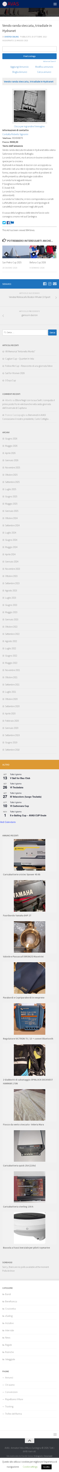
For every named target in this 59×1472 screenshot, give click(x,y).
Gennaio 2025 (11, 510)
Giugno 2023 (11, 604)
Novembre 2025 (12, 467)
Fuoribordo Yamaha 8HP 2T (17, 915)
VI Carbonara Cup (19, 805)
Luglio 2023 (10, 597)
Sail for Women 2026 (15, 373)
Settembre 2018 (12, 749)
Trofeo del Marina (13, 1413)
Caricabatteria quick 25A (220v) (19, 1165)
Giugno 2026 (11, 438)
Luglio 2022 (10, 648)
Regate (8, 1344)
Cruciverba (10, 1308)
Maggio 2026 (11, 445)
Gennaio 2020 (11, 727)
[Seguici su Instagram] (50, 284)
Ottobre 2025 (11, 474)
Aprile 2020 (10, 713)
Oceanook (48, 1456)
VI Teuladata (16, 787)
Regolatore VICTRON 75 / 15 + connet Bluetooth (28, 1038)
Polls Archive (8, 1270)
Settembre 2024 (12, 525)
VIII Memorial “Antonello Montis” (20, 351)
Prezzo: (5, 142)
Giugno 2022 (11, 655)
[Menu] (55, 4)
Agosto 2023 (11, 590)
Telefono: (6, 138)
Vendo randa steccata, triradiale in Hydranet (28, 81)
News (7, 1337)
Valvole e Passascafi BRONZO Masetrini (23, 956)
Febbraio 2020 (12, 720)
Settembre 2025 (12, 481)
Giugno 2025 (11, 496)
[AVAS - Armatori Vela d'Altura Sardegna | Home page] (13, 4)
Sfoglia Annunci (19, 71)
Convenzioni (11, 1392)
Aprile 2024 (10, 554)
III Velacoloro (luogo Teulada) (26, 796)
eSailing (9, 1315)
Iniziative (9, 1323)
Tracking (9, 1406)
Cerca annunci (44, 71)
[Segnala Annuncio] (12, 223)
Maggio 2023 (11, 612)
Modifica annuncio (44, 66)
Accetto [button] (46, 1467)
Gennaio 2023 (11, 619)
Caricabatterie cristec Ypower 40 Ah (21, 874)
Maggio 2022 (11, 662)
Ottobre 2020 (11, 699)
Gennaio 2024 (11, 561)
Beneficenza (11, 1301)
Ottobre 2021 (11, 677)
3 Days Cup (10, 380)
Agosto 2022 (11, 641)
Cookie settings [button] (30, 1466)
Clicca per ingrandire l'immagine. (29, 126)
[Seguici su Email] (55, 284)
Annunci (9, 1377)
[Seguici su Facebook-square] (45, 284)
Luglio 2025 (10, 489)
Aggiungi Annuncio (19, 66)
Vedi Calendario (8, 822)
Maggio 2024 (11, 547)
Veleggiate (10, 1359)
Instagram (38, 1456)
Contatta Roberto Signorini (15, 134)
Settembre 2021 (12, 684)
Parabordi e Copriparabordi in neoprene (23, 997)
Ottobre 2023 (11, 576)
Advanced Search (49, 61)
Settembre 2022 (12, 633)
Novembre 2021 (12, 670)
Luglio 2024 (10, 532)
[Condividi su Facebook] (8, 223)
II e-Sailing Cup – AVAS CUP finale (28, 815)
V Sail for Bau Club (20, 778)
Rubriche (9, 1352)
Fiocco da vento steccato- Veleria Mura (23, 1124)
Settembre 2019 (12, 735)
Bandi (8, 1294)
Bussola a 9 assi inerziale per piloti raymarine (26, 1247)
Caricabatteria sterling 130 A (18, 1206)
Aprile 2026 (10, 453)
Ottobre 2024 (11, 518)
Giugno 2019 (11, 742)
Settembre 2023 (12, 583)
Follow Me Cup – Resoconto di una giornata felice (28, 365)
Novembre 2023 (12, 568)
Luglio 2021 (10, 691)
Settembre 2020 (12, 706)
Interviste (9, 1330)
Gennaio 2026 (11, 460)
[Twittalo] (4, 223)
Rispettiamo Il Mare (14, 1399)
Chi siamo (10, 1384)
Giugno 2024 (11, 539)
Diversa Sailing (12, 36)
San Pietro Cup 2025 (11, 262)
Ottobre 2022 (11, 626)
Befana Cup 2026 (38, 262)
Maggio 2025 (11, 503)
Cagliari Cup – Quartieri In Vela (19, 358)
